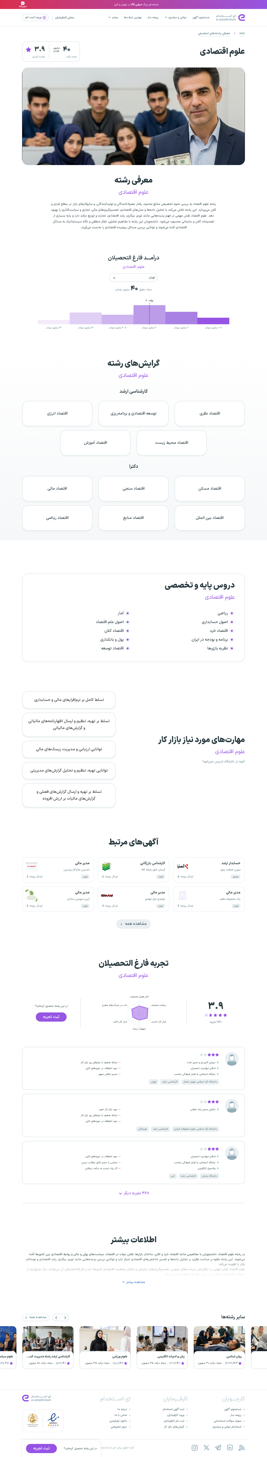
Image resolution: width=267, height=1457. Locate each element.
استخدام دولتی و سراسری (227, 1427)
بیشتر (115, 17)
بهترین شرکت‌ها (133, 17)
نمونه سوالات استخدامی (227, 1421)
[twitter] (206, 1447)
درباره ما (122, 1409)
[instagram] (194, 1447)
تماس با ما (121, 1415)
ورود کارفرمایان (175, 1415)
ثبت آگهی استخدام (173, 1409)
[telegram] (218, 1447)
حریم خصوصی (119, 1427)
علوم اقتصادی (222, 52)
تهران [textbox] (152, 277)
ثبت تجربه (51, 1017)
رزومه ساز (153, 17)
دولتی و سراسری (177, 17)
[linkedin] (229, 1447)
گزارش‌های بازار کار (174, 1427)
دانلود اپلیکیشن (118, 1421)
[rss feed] (241, 1447)
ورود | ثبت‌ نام (33, 17)
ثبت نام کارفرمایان (174, 1421)
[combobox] (133, 277)
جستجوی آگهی (201, 17)
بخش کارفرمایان (64, 18)
